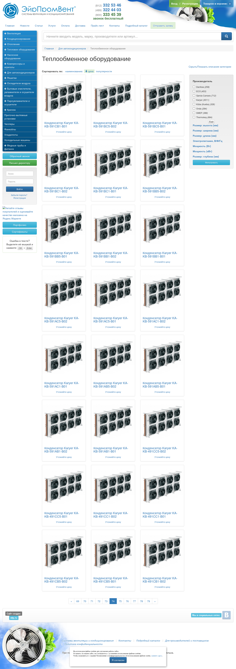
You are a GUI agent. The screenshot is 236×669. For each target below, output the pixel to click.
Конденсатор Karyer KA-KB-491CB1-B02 (160, 580)
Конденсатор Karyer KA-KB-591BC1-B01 (110, 189)
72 (99, 601)
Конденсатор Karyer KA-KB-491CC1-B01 (160, 515)
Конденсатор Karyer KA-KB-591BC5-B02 (110, 124)
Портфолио (19, 225)
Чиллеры (9, 124)
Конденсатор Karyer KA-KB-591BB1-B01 (160, 254)
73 (106, 601)
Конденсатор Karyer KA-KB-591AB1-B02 (61, 450)
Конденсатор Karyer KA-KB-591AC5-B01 (110, 320)
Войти (20, 189)
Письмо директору (19, 163)
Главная (10, 25)
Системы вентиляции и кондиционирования (88, 640)
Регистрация (19, 197)
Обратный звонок (20, 156)
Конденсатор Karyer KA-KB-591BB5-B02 (160, 189)
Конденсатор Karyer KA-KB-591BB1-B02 (110, 254)
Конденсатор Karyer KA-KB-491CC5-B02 (160, 450)
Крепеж (11, 109)
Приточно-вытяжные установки (15, 116)
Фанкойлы (10, 129)
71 (92, 601)
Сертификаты (19, 231)
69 (77, 601)
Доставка (80, 25)
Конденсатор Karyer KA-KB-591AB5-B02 (110, 384)
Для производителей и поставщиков (187, 640)
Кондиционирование (18, 38)
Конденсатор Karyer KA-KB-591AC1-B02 (160, 320)
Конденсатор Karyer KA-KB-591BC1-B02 (61, 189)
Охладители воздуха (18, 83)
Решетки (11, 77)
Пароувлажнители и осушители (17, 102)
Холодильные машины (17, 140)
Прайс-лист (97, 25)
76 (127, 601)
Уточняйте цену (64, 131)
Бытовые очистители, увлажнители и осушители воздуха (19, 92)
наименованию (74, 71)
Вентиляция (13, 33)
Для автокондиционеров (20, 72)
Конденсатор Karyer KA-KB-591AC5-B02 (61, 320)
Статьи (39, 25)
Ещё (211, 121)
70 (84, 601)
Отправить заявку (163, 25)
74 (113, 601)
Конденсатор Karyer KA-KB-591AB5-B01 (160, 384)
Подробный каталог (136, 25)
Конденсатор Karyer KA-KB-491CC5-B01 (61, 515)
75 (120, 601)
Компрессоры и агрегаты (14, 65)
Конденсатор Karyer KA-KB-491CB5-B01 (110, 580)
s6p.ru (13, 617)
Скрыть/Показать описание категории (210, 66)
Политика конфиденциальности (83, 644)
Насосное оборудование (12, 56)
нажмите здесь (156, 656)
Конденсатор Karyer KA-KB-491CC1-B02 (110, 515)
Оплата (65, 25)
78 (141, 601)
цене (90, 71)
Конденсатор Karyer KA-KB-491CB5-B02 (61, 580)
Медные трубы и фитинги (15, 147)
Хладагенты (11, 134)
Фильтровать (211, 162)
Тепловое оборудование (20, 49)
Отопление (13, 44)
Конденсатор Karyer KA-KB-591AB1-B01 (110, 450)
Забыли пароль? (19, 194)
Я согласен (118, 660)
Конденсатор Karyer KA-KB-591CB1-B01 (61, 124)
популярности (104, 71)
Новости (24, 25)
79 (148, 601)
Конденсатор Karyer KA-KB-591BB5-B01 (61, 254)
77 (134, 601)
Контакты (114, 25)
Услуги (52, 25)
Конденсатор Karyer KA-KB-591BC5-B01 (160, 124)
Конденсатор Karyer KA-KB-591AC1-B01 (61, 384)
